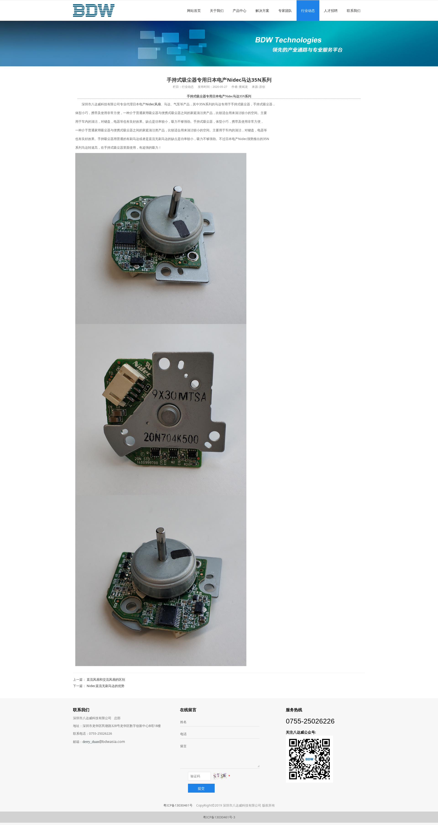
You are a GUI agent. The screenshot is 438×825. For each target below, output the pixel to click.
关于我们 (217, 10)
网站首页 (194, 10)
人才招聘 (331, 10)
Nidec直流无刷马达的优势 (105, 686)
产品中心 (239, 10)
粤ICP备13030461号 (178, 805)
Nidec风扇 (153, 104)
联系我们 (353, 10)
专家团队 (285, 10)
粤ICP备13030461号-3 (219, 817)
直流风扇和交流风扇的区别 (106, 679)
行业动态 (308, 10)
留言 (183, 746)
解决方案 (262, 10)
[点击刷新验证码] (220, 776)
